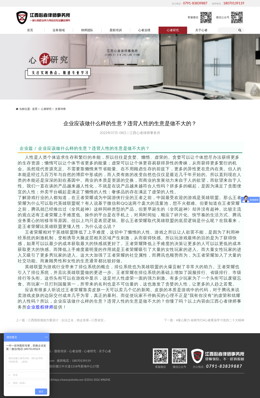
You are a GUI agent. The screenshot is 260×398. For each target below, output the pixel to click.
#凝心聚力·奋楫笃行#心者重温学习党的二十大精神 (210, 320)
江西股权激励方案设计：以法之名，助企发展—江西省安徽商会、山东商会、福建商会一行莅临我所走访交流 (101, 320)
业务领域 (59, 30)
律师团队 (87, 30)
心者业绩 (144, 30)
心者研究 (173, 30)
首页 (30, 30)
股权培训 (116, 30)
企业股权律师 (40, 307)
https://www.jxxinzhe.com (68, 380)
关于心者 (201, 30)
